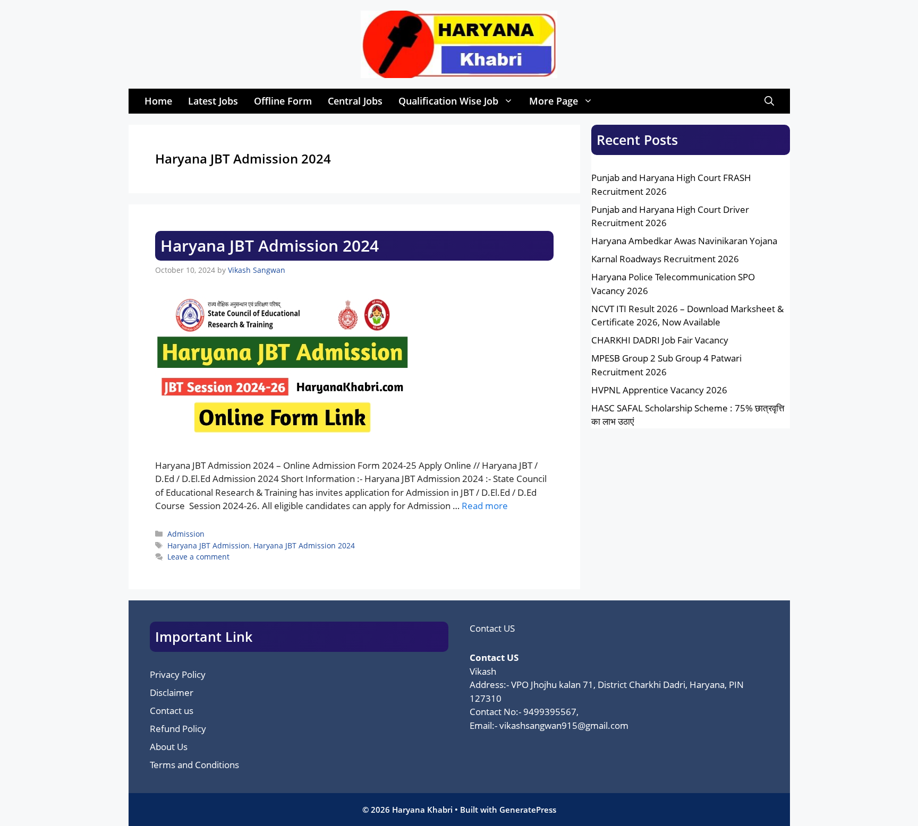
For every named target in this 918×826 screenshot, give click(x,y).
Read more (485, 506)
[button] (769, 101)
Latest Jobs (213, 100)
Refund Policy (178, 728)
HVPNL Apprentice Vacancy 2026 (659, 390)
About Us (169, 747)
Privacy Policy (178, 674)
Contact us (171, 710)
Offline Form (283, 100)
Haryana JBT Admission (208, 545)
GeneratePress (527, 809)
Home (158, 100)
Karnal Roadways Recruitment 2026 (665, 259)
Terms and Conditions (194, 765)
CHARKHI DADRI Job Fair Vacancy (659, 340)
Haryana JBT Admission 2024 (269, 245)
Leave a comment (198, 557)
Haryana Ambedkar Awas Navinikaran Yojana (684, 241)
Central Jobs (355, 100)
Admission (186, 534)
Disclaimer (171, 692)
